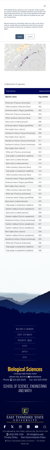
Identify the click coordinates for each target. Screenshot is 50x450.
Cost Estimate (25, 334)
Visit (25, 346)
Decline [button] (30, 37)
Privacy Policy (11, 437)
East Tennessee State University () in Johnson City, (25, 415)
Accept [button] (19, 37)
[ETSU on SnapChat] (44, 427)
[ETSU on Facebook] (3, 427)
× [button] (44, 5)
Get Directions (35, 376)
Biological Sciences (25, 369)
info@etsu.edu (37, 434)
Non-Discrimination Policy (33, 437)
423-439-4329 (19, 379)
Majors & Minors (25, 329)
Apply (25, 351)
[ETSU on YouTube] (35, 427)
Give (25, 357)
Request (25, 340)
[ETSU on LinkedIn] (27, 427)
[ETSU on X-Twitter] (11, 427)
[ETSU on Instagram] (19, 427)
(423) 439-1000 (16, 434)
